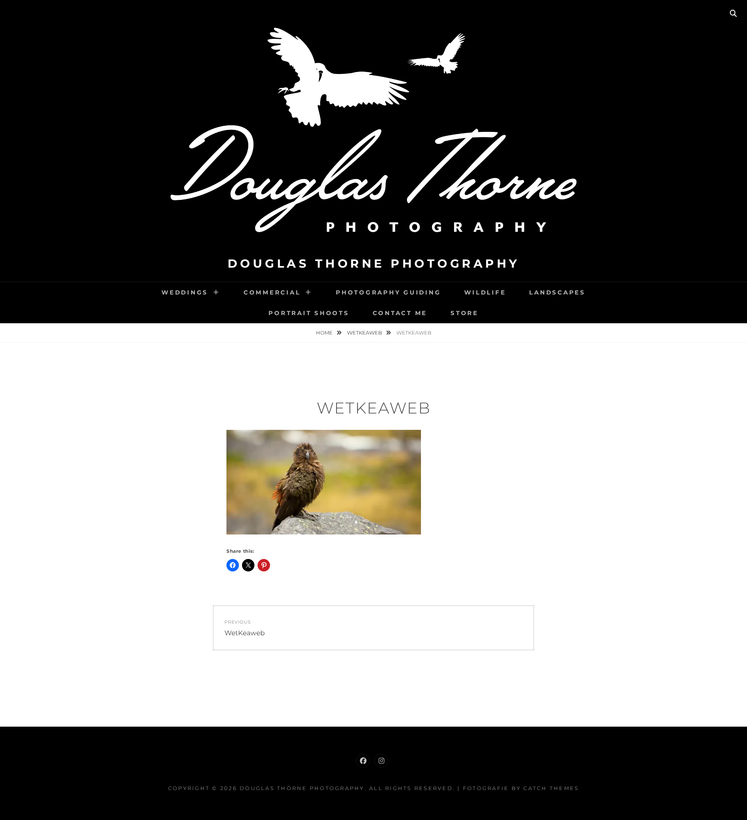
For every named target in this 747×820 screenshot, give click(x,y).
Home (325, 332)
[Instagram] (381, 761)
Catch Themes (551, 788)
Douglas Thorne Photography (374, 263)
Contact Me (400, 313)
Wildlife (485, 292)
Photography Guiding (388, 292)
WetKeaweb (365, 332)
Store (465, 313)
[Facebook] (363, 761)
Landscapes (557, 292)
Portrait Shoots (308, 313)
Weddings (184, 292)
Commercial (272, 292)
